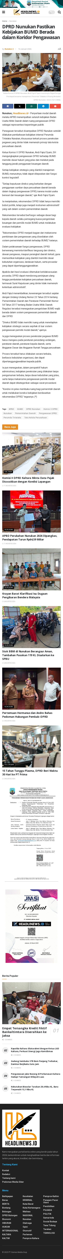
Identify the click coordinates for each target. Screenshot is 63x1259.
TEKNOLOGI (49, 1233)
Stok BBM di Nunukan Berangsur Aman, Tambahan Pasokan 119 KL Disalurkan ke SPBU (28, 655)
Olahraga (27, 1223)
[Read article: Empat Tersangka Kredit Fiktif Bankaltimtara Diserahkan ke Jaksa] (31, 1003)
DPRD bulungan (9, 1215)
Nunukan (13, 21)
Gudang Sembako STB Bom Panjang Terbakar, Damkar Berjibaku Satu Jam (34, 1062)
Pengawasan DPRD (48, 413)
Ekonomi (6, 1219)
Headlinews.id (20, 113)
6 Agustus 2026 (9, 601)
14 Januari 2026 (24, 49)
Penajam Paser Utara (50, 1201)
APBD (11, 409)
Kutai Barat (28, 1204)
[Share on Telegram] (43, 106)
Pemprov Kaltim (51, 1196)
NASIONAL (28, 1215)
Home (4, 21)
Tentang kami (9, 1178)
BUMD (20, 409)
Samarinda (48, 1218)
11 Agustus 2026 (10, 486)
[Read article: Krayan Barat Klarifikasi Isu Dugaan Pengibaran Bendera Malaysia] (31, 569)
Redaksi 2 (9, 49)
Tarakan (47, 1229)
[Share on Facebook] (7, 106)
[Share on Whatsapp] (31, 106)
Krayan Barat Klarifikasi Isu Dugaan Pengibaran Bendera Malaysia (24, 595)
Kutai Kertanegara (31, 1208)
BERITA (5, 1204)
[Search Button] (59, 12)
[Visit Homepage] (26, 12)
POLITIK (47, 1214)
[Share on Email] (55, 106)
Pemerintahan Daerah (25, 413)
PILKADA (47, 1210)
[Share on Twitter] (19, 106)
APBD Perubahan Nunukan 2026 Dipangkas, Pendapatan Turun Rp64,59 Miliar (29, 537)
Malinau (26, 1211)
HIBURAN (6, 1223)
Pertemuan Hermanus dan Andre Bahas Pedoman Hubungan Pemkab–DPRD (27, 714)
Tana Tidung (49, 1225)
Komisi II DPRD (51, 409)
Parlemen (27, 1234)
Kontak (5, 1170)
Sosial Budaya (50, 1221)
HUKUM (6, 1227)
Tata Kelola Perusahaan (35, 418)
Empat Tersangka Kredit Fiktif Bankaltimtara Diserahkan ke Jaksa (24, 1032)
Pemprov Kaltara (31, 1238)
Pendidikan (48, 1206)
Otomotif (27, 1230)
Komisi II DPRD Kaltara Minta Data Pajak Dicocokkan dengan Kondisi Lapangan (28, 479)
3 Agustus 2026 (9, 721)
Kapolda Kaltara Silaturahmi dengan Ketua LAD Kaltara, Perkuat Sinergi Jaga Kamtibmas (35, 1050)
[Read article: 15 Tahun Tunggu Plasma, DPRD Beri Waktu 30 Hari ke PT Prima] (31, 746)
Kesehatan (28, 1196)
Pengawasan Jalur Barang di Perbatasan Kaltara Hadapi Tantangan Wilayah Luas (35, 1075)
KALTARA (8, 472)
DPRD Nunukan (33, 409)
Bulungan (9, 765)
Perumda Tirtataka (12, 418)
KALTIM (6, 1238)
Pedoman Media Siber (13, 1182)
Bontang (6, 1208)
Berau (5, 1200)
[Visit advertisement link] (31, 4)
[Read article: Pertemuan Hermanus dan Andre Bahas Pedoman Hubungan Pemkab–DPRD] (31, 689)
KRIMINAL (27, 1200)
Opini (25, 1227)
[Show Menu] (3, 12)
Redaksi (6, 1174)
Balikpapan (7, 1196)
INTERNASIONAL (10, 1230)
